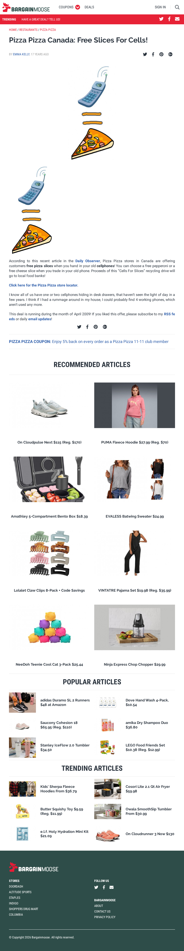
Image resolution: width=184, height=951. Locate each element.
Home (13, 30)
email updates (39, 319)
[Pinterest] (161, 54)
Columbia (16, 914)
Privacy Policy (104, 917)
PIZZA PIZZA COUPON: (30, 341)
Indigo (13, 903)
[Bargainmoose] (26, 7)
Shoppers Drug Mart (23, 909)
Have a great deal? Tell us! (41, 19)
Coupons (66, 7)
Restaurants (28, 30)
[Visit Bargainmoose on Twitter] (161, 19)
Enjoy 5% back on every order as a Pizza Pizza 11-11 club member (110, 341)
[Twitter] (145, 54)
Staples (14, 897)
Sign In (160, 7)
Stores (14, 881)
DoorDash (16, 886)
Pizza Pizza (48, 30)
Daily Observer (86, 261)
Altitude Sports (20, 892)
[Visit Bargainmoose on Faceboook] (169, 19)
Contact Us (102, 911)
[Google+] (170, 54)
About (98, 906)
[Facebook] (153, 54)
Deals (89, 7)
